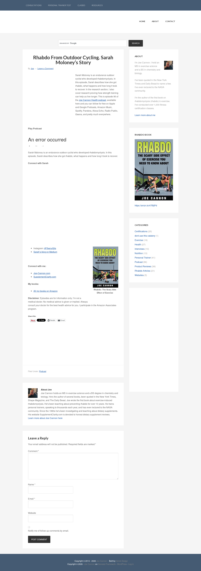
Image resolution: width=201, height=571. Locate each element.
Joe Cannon (101, 561)
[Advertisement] (52, 93)
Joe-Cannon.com (42, 273)
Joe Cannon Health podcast (92, 100)
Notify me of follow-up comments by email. (48, 530)
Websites (139, 275)
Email (31, 498)
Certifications (141, 231)
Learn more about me (145, 115)
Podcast (42, 371)
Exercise (139, 240)
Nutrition (139, 253)
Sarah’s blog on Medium (45, 251)
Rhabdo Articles (142, 270)
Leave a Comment (45, 68)
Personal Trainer (143, 257)
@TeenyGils (50, 248)
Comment (33, 451)
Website (32, 512)
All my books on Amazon (46, 291)
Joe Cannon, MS (44, 22)
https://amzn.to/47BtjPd (146, 205)
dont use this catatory (145, 235)
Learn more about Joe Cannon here (45, 418)
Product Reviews (143, 266)
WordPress (122, 564)
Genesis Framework (107, 564)
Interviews (140, 248)
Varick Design (122, 561)
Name (31, 484)
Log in (131, 564)
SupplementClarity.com (45, 276)
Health (138, 244)
